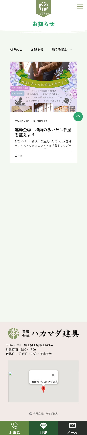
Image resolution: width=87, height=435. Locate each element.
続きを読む (60, 49)
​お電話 (14, 432)
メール (72, 432)
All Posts (16, 49)
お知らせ (37, 49)
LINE (43, 432)
